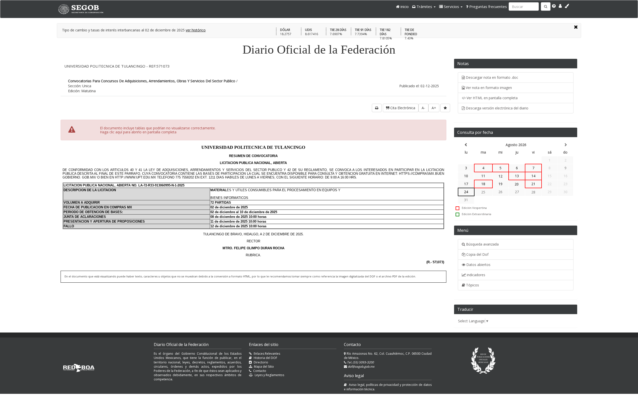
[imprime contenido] (377, 108)
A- (423, 107)
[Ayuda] (554, 6)
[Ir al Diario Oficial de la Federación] (83, 9)
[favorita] (445, 108)
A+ (434, 107)
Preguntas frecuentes (487, 6)
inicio (404, 6)
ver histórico (196, 30)
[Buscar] (546, 6)
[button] (423, 6)
